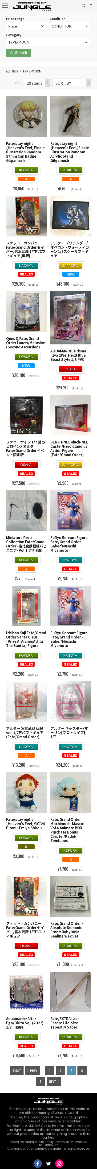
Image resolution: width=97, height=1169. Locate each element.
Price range (15, 18)
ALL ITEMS (12, 71)
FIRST (17, 1070)
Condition (57, 18)
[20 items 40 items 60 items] (37, 83)
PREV (33, 1070)
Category (13, 35)
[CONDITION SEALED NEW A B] (70, 26)
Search (20, 52)
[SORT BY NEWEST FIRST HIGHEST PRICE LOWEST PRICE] (71, 83)
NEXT (52, 1081)
